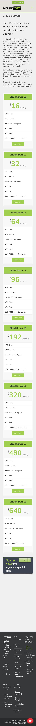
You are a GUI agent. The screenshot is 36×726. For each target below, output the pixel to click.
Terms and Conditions (18, 675)
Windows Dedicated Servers (7, 705)
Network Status (18, 711)
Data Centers (18, 658)
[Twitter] (9, 674)
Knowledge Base (18, 705)
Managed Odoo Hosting (29, 663)
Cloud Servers (29, 648)
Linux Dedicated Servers (7, 696)
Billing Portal (17, 699)
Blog (16, 663)
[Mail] (3, 674)
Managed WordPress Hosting (29, 655)
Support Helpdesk (18, 693)
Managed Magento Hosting (29, 671)
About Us (17, 645)
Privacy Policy (18, 668)
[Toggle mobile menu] (32, 7)
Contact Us (18, 651)
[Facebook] (6, 674)
